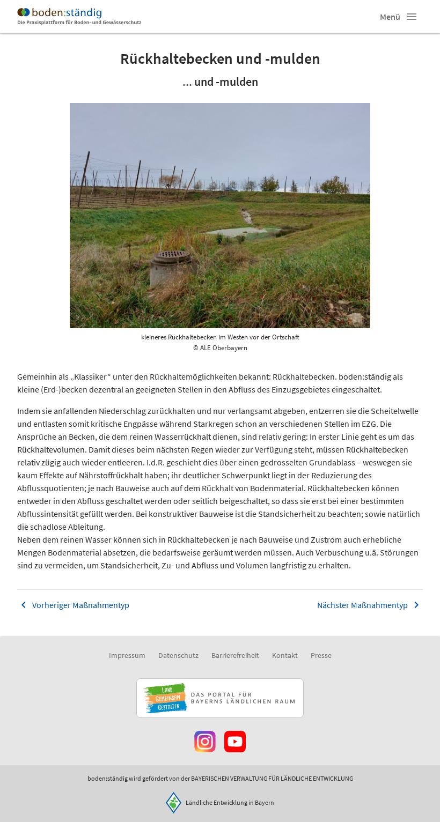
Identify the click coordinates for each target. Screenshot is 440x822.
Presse (321, 655)
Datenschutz (178, 655)
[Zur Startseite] (79, 16)
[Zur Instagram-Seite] (205, 741)
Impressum (127, 655)
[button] (411, 16)
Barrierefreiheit (235, 655)
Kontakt (285, 655)
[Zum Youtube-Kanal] (235, 741)
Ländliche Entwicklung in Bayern (230, 802)
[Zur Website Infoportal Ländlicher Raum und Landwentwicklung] (219, 698)
